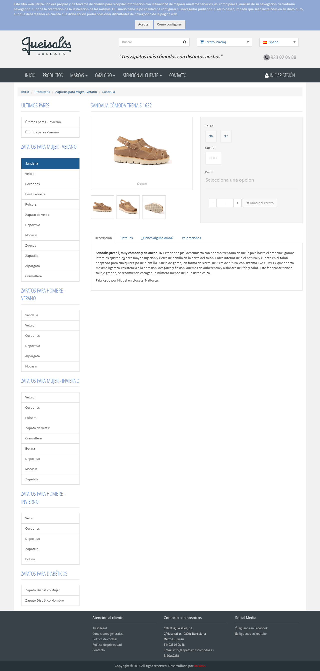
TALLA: (209, 126)
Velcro (29, 174)
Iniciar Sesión (282, 75)
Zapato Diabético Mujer (42, 590)
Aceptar (144, 24)
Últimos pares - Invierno (43, 122)
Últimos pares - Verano (42, 132)
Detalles (126, 238)
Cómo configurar (169, 24)
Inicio (30, 75)
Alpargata (32, 266)
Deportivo (32, 225)
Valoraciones (191, 238)
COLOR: (210, 148)
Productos (53, 75)
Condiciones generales (107, 634)
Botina (30, 448)
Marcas (77, 75)
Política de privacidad (107, 645)
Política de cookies (104, 639)
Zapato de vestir (37, 215)
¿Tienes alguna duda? (157, 238)
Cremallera (33, 276)
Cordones (32, 184)
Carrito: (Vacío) (215, 42)
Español (273, 42)
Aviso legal (99, 628)
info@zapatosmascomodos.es (193, 650)
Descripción (103, 238)
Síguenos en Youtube (252, 634)
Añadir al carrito (261, 203)
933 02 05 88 (283, 57)
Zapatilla (31, 256)
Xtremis (200, 666)
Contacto (177, 75)
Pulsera (30, 204)
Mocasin (31, 235)
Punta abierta (35, 194)
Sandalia (31, 163)
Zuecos (30, 245)
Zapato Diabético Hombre (44, 600)
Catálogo (104, 75)
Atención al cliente (141, 75)
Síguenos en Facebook (253, 628)
